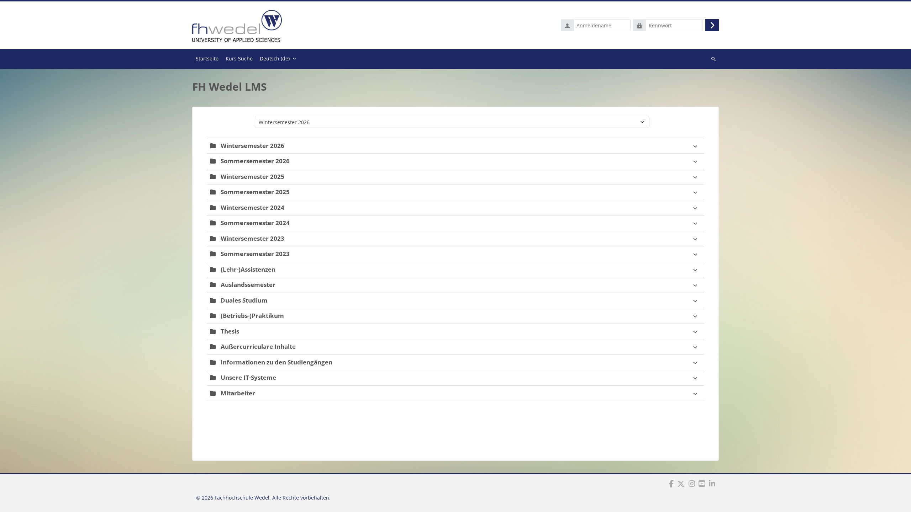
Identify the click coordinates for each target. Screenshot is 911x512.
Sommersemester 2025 (255, 192)
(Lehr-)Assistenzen (248, 269)
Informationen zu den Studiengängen (276, 362)
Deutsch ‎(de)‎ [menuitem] (275, 58)
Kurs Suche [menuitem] (239, 58)
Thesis (230, 331)
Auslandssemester (248, 285)
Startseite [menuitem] (207, 58)
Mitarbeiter (238, 393)
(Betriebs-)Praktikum (252, 315)
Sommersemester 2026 (255, 161)
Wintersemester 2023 (252, 238)
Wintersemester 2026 (252, 146)
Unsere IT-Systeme (248, 377)
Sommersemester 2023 (255, 254)
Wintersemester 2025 (252, 176)
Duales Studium (244, 300)
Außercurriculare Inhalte (258, 346)
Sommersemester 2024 (255, 223)
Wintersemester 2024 (252, 207)
